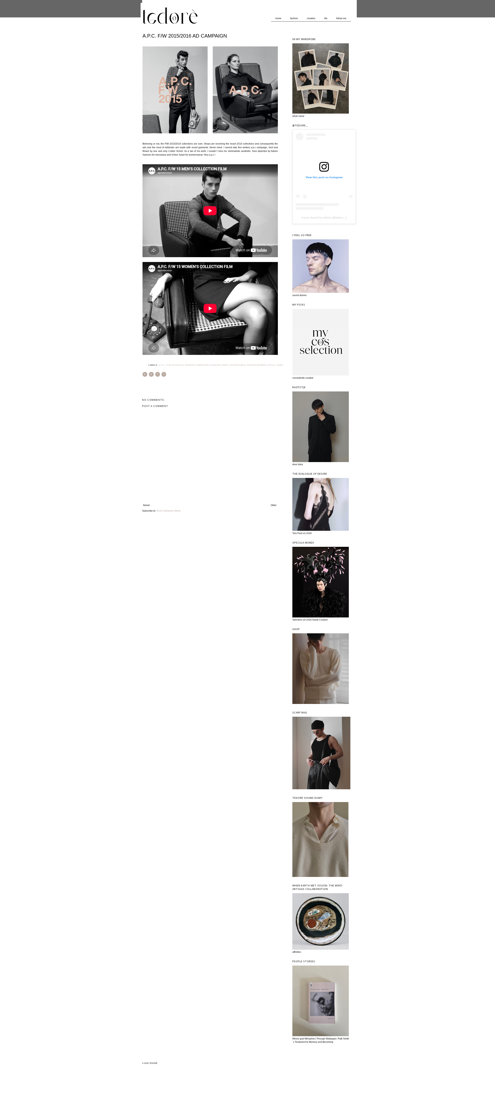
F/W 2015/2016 (175, 365)
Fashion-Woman (256, 365)
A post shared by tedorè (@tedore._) (324, 217)
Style (271, 365)
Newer (146, 505)
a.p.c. (162, 365)
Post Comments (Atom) (168, 510)
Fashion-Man (237, 365)
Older (274, 505)
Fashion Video (219, 365)
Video (279, 365)
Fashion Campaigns (197, 365)
